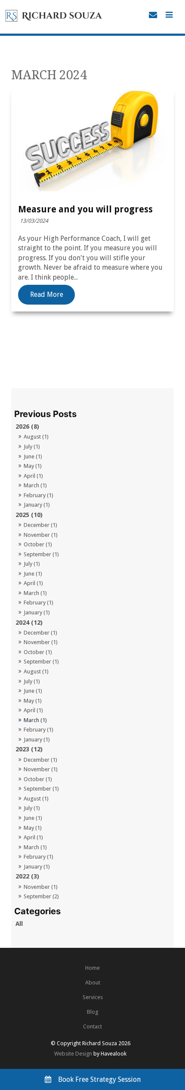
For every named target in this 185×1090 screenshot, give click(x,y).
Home (92, 968)
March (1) (35, 485)
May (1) (33, 466)
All (19, 923)
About (92, 982)
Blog (92, 1012)
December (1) (40, 525)
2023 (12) (29, 749)
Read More (46, 294)
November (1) (41, 535)
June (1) (33, 456)
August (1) (36, 436)
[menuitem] (92, 968)
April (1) (33, 476)
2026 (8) (27, 426)
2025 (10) (29, 514)
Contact (92, 1026)
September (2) (41, 896)
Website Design (73, 1053)
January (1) (37, 504)
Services (93, 997)
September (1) (41, 554)
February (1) (38, 495)
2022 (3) (27, 876)
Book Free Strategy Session (99, 1079)
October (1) (38, 544)
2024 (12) (29, 622)
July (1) (32, 446)
